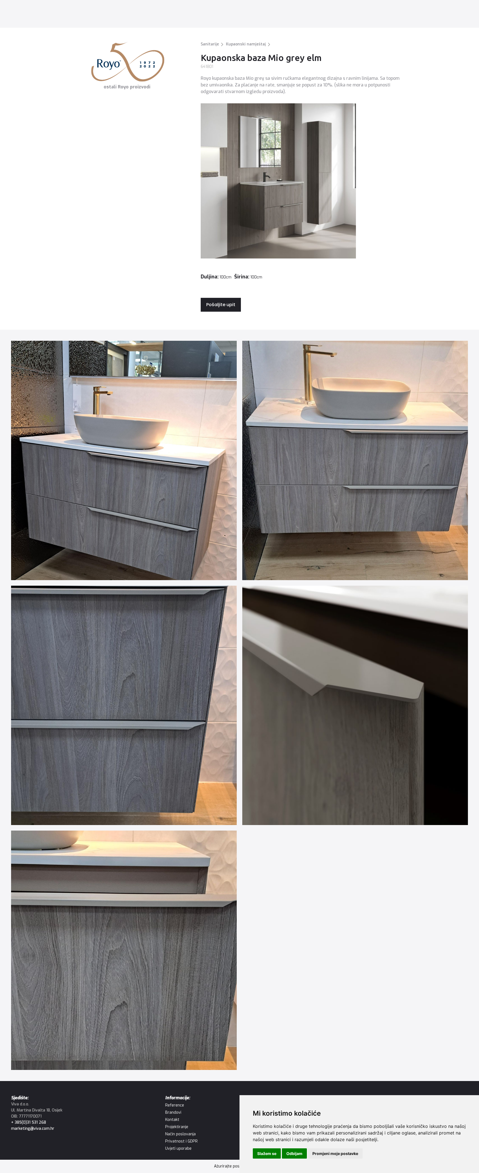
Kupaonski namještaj (246, 44)
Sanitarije (210, 44)
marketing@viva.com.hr (32, 1128)
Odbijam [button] (294, 1153)
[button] (92, 15)
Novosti (195, 15)
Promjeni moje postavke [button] (335, 1153)
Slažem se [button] (266, 1153)
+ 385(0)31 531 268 (28, 1122)
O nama (213, 15)
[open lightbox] (124, 460)
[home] (36, 15)
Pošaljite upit (220, 304)
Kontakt (231, 15)
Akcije (179, 15)
